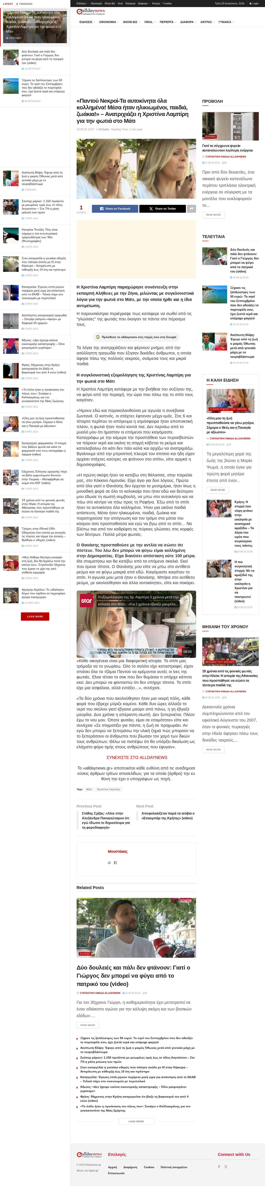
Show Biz (110, 3)
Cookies (149, 1167)
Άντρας (156, 3)
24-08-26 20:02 (216, 444)
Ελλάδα (104, 129)
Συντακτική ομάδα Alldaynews (100, 993)
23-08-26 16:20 (244, 607)
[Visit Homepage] (91, 11)
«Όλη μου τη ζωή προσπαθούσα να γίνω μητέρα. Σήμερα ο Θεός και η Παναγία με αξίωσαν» (43, 422)
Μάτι (89, 789)
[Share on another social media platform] (191, 209)
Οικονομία (96, 3)
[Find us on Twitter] (226, 1167)
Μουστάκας (118, 851)
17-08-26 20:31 (212, 162)
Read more (90, 1025)
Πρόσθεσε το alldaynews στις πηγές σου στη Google (139, 337)
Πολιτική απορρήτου (174, 1167)
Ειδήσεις (81, 3)
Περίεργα (130, 3)
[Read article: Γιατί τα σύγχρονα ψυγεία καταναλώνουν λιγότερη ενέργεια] (230, 126)
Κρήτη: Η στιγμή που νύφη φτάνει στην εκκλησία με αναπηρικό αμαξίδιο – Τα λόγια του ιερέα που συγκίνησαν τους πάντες (244, 523)
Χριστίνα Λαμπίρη (108, 789)
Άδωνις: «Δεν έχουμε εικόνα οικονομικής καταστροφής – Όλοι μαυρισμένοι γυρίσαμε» (43, 343)
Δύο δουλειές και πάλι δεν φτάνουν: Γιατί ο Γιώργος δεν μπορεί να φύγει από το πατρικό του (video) (133, 975)
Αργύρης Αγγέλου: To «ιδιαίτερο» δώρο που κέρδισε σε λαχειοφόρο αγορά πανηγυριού (43, 593)
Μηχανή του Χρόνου (220, 662)
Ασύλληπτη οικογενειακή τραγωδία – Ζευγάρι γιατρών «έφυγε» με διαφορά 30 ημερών (44, 319)
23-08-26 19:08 (244, 551)
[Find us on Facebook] (219, 1167)
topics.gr (93, 1170)
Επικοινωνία (116, 1173)
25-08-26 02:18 (132, 993)
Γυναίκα (167, 3)
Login (255, 3)
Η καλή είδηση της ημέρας (228, 409)
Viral (120, 3)
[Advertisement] (35, 136)
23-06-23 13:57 (85, 129)
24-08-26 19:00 (212, 697)
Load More (35, 616)
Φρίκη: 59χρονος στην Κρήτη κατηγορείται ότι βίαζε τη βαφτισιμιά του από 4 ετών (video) (44, 368)
